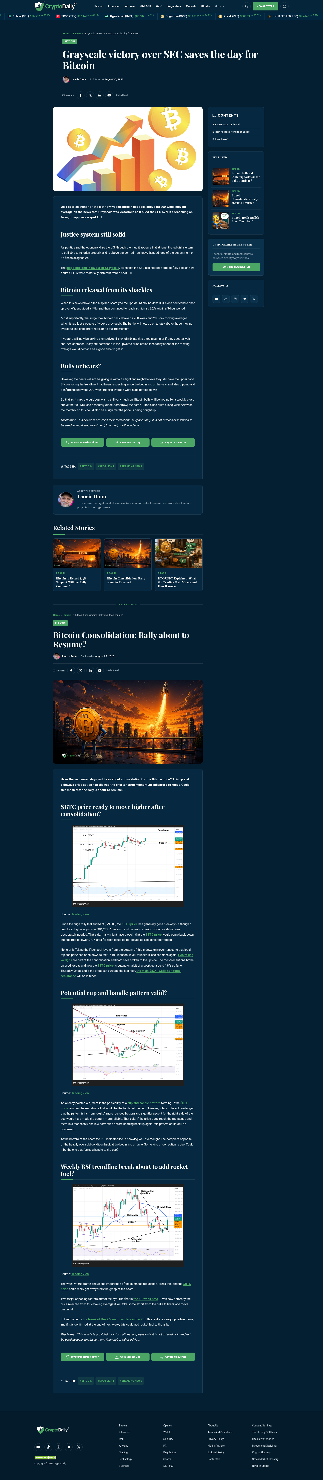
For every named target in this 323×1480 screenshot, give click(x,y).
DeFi (121, 1438)
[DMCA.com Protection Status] (45, 1457)
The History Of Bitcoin (264, 1432)
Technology (125, 1459)
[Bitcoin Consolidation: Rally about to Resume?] (128, 553)
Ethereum (114, 6)
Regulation (174, 6)
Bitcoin (98, 6)
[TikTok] (226, 299)
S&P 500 (145, 6)
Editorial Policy (216, 1452)
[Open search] (246, 6)
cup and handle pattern (143, 1103)
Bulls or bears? (221, 139)
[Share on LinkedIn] (100, 95)
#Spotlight (105, 466)
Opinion (167, 1425)
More (218, 6)
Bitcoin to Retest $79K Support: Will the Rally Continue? (71, 582)
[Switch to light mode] (284, 6)
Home (65, 33)
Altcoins (130, 6)
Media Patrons (216, 1445)
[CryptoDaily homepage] (55, 6)
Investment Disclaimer (264, 1445)
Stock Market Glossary (265, 1459)
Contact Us (214, 1459)
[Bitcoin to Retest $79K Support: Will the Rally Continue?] (77, 553)
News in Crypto (260, 1465)
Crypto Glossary (261, 1452)
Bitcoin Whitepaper (263, 1438)
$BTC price (130, 924)
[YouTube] (216, 299)
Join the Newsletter (236, 267)
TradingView (80, 914)
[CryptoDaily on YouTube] (109, 95)
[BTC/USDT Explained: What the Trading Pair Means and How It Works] (178, 553)
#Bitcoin (86, 466)
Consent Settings (262, 1425)
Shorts (205, 6)
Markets (191, 6)
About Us (213, 1425)
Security (168, 1438)
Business (124, 1465)
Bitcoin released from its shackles (231, 131)
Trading (123, 1452)
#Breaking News (131, 466)
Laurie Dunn (91, 496)
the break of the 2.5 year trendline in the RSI (114, 1319)
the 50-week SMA (145, 1299)
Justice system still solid (226, 124)
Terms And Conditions (220, 1432)
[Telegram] (244, 299)
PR (165, 1445)
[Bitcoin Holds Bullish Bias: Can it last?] (221, 220)
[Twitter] (254, 299)
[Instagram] (235, 299)
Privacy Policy (216, 1438)
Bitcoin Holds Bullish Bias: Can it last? (245, 219)
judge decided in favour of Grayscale (92, 268)
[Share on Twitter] (90, 95)
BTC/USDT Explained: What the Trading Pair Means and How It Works (177, 582)
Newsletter (265, 6)
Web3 (159, 6)
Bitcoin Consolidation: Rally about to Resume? (126, 580)
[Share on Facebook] (80, 95)
